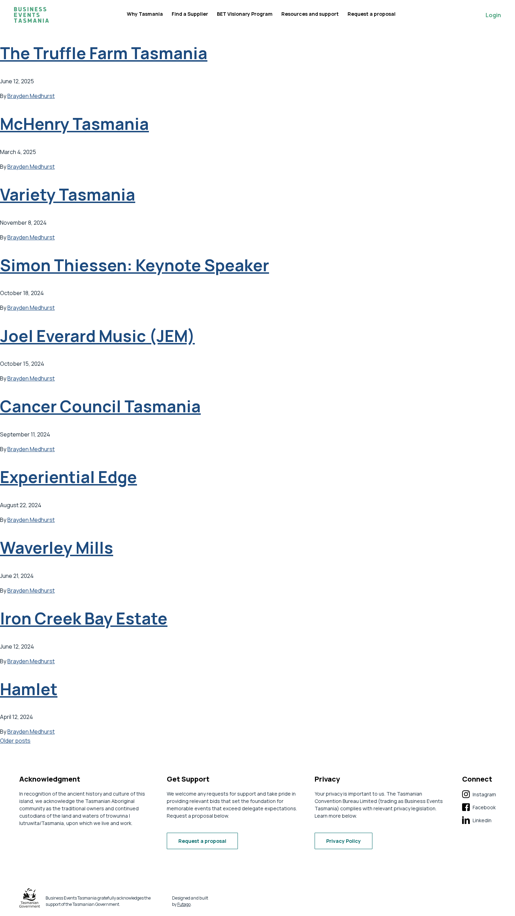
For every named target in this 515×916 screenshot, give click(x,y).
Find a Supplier (190, 14)
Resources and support (310, 14)
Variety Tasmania (67, 194)
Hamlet (28, 689)
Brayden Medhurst (31, 96)
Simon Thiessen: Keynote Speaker (134, 265)
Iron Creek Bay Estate (83, 618)
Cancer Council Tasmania (100, 406)
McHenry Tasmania (74, 124)
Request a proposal (372, 14)
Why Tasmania (145, 14)
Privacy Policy (343, 841)
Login (493, 15)
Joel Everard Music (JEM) (97, 336)
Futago (184, 904)
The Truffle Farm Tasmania (103, 53)
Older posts (15, 740)
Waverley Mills (56, 548)
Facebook (479, 807)
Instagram (479, 794)
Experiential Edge (68, 477)
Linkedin (477, 820)
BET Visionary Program (245, 14)
